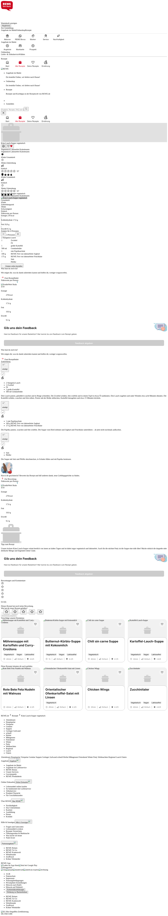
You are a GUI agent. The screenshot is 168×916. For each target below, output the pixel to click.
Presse (8, 814)
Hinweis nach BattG (14, 885)
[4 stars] (32, 611)
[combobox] (12, 109)
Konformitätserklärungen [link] (15, 890)
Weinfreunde (11, 855)
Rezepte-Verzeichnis (14, 831)
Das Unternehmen (13, 808)
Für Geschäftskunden (14, 795)
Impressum (10, 878)
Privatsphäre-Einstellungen (16, 883)
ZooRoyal (10, 857)
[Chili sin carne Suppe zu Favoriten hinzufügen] (120, 624)
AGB (8, 874)
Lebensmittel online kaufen (16, 787)
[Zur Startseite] (9, 15)
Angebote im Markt (13, 765)
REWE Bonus (11, 770)
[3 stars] (23, 611)
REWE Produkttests (14, 776)
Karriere (9, 810)
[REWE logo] (5, 69)
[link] (86, 75)
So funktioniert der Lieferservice (18, 789)
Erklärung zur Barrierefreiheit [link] (17, 892)
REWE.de (5, 716)
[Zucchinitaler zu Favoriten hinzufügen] (162, 672)
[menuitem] (7, 37)
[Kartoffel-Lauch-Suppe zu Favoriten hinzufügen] (162, 624)
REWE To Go (11, 850)
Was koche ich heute (14, 836)
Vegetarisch (5, 149)
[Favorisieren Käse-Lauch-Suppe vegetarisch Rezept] (10, 146)
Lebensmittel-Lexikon (14, 829)
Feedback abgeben (84, 343)
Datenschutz (10, 876)
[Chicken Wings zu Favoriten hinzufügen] (120, 672)
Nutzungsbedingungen (14, 880)
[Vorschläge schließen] (3, 113)
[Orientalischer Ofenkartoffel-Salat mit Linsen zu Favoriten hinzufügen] (78, 672)
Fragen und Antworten (14, 827)
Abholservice (11, 791)
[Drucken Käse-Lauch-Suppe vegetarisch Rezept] (3, 146)
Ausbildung (10, 812)
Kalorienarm (24, 149)
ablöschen (56, 398)
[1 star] (6, 611)
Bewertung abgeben (9, 616)
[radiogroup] (84, 611)
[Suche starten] (26, 109)
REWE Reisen (11, 848)
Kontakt (9, 817)
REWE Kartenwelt (13, 852)
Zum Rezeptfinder (11, 278)
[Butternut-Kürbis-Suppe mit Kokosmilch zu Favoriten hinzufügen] (78, 624)
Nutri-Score (10, 838)
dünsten (107, 396)
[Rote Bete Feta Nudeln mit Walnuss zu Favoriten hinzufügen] (35, 672)
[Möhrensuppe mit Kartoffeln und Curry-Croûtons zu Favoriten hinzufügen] (35, 624)
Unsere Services (12, 772)
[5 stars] (40, 611)
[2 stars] (15, 611)
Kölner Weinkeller (13, 859)
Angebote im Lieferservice (16, 768)
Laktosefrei (15, 149)
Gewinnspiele (11, 774)
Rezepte (15, 716)
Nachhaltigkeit (11, 806)
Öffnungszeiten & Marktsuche (17, 833)
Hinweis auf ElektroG (14, 887)
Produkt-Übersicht (13, 793)
